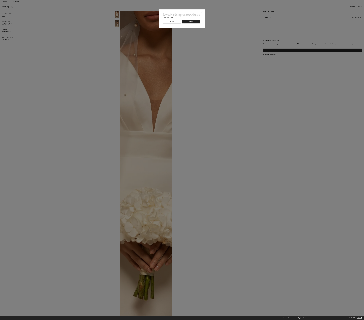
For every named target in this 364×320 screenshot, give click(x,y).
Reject (172, 22)
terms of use (169, 17)
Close (202, 11)
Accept (359, 318)
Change (352, 318)
